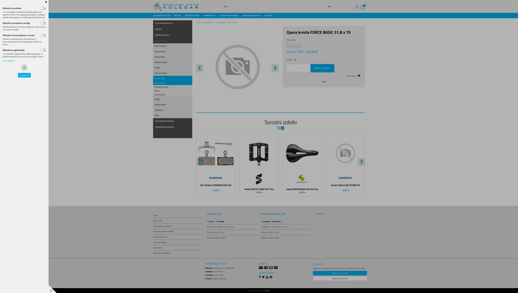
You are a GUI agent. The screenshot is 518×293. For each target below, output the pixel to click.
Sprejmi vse (24, 75)
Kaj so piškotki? (9, 60)
